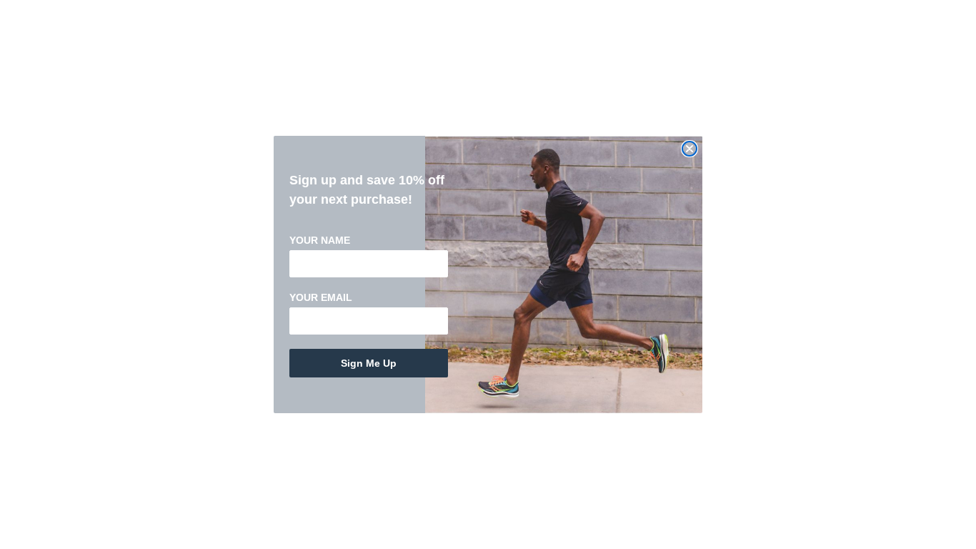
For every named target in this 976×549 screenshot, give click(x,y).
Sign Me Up (369, 363)
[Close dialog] (689, 149)
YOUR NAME (319, 240)
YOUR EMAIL (320, 297)
